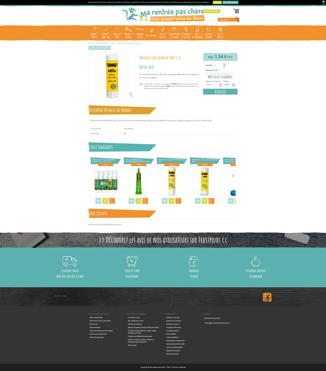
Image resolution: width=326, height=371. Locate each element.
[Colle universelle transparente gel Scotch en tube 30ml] (139, 181)
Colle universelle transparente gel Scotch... (138, 161)
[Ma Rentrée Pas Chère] (163, 15)
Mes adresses (95, 327)
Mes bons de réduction (98, 334)
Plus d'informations (230, 2)
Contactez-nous (134, 317)
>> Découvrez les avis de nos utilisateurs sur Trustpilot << (163, 240)
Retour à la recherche (100, 48)
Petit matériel (151, 35)
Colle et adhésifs (163, 35)
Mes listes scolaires (211, 11)
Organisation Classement (174, 35)
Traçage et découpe (128, 35)
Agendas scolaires (208, 35)
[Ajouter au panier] (105, 201)
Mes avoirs (94, 324)
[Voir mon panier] (236, 11)
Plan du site (132, 345)
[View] (98, 201)
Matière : (226, 81)
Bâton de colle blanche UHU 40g (205, 161)
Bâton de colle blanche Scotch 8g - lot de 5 (103, 161)
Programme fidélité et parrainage (140, 336)
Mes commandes (96, 317)
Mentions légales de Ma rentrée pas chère (143, 327)
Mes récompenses (97, 337)
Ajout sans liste (212, 70)
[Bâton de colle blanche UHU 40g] (205, 181)
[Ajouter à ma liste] (112, 201)
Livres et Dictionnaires (197, 35)
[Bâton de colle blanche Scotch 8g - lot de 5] (105, 181)
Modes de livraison (135, 324)
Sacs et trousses (220, 35)
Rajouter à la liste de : (213, 81)
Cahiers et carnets (94, 35)
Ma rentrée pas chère (99, 314)
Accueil (90, 43)
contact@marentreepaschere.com (216, 323)
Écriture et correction (106, 35)
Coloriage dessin (140, 35)
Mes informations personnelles (101, 331)
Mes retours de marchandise (100, 321)
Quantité (209, 65)
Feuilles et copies (117, 35)
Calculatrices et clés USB (186, 35)
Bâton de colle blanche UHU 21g (172, 161)
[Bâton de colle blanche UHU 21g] (172, 181)
